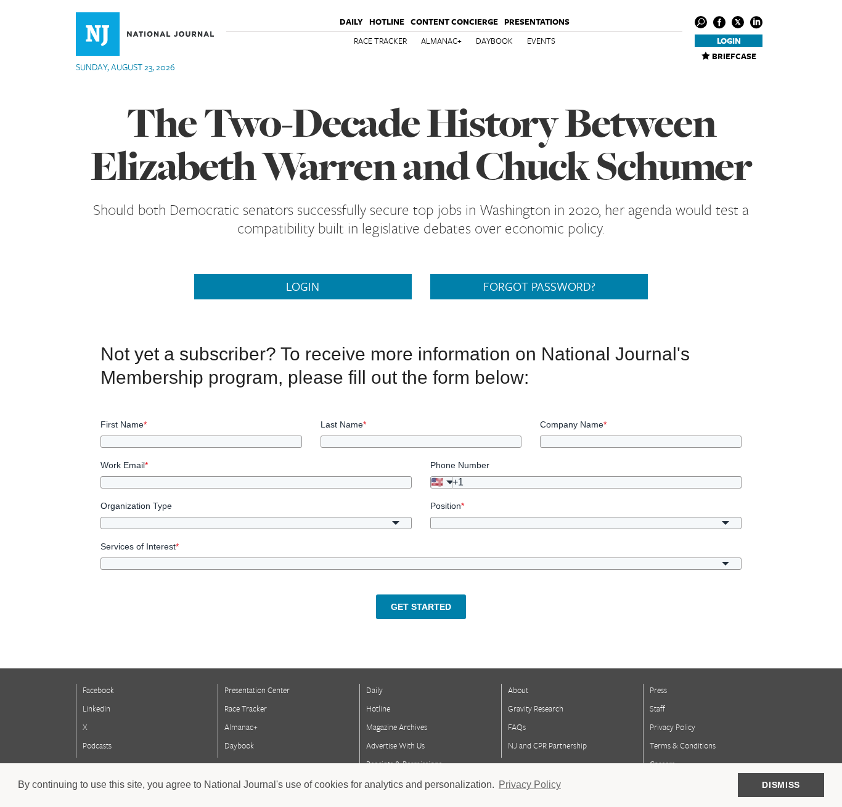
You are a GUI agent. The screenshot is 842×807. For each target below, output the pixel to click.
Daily (351, 21)
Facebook (98, 689)
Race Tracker (380, 40)
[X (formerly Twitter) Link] (738, 22)
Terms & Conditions (683, 745)
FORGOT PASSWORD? (539, 286)
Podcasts (97, 745)
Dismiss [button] (781, 785)
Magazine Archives (396, 726)
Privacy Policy (672, 726)
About (518, 689)
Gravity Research (535, 708)
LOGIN (302, 286)
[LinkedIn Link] (756, 22)
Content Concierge (454, 21)
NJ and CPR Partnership (547, 745)
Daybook (494, 40)
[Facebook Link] (719, 22)
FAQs (517, 726)
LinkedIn (96, 708)
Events (541, 40)
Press (658, 689)
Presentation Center (257, 689)
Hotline (386, 21)
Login (729, 40)
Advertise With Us (395, 745)
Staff (657, 708)
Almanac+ (441, 40)
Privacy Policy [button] (530, 784)
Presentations (537, 21)
